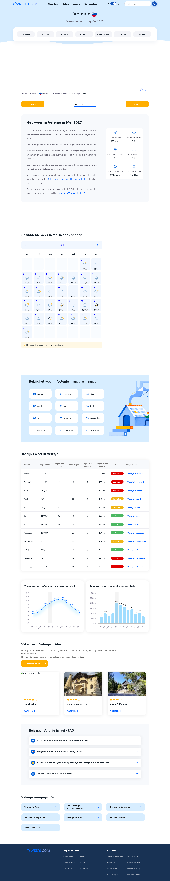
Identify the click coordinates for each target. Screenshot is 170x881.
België (66, 3)
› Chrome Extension (114, 856)
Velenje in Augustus (136, 533)
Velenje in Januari (135, 473)
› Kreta (82, 856)
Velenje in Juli (133, 524)
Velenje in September (137, 541)
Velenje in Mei (134, 507)
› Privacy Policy (133, 868)
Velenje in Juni (134, 516)
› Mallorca (83, 868)
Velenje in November (137, 558)
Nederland (53, 3)
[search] (154, 3)
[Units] (113, 3)
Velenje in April (134, 499)
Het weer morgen (117, 817)
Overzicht (26, 34)
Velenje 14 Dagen (32, 807)
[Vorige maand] (25, 245)
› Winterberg (69, 862)
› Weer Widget (112, 874)
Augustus (65, 34)
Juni (136, 104)
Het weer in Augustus (119, 807)
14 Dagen (45, 34)
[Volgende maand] (97, 245)
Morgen (142, 34)
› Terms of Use (133, 862)
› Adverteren (111, 868)
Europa (76, 3)
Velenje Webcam (74, 817)
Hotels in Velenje (34, 663)
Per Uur (122, 34)
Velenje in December (136, 566)
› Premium (110, 862)
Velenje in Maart (135, 490)
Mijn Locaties (90, 3)
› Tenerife (67, 868)
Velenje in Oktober (136, 550)
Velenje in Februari (136, 482)
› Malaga (82, 862)
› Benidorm (68, 856)
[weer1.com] (25, 3)
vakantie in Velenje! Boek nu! (71, 193)
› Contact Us (132, 856)
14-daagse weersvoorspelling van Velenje (66, 179)
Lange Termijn (103, 34)
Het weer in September (35, 817)
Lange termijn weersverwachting (75, 807)
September (84, 34)
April (33, 104)
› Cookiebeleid (133, 874)
